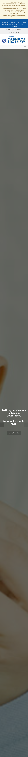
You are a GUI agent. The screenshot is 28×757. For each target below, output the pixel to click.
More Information (14, 433)
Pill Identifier (18, 29)
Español (9, 29)
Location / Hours (14, 32)
